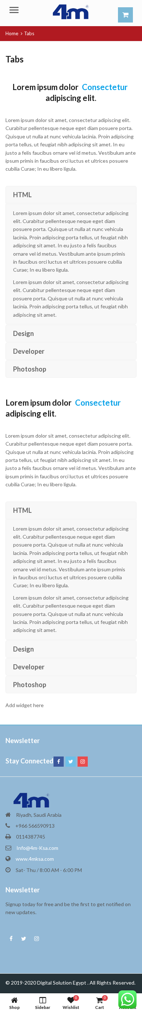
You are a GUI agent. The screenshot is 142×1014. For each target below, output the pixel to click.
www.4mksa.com (35, 859)
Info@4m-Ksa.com (37, 848)
